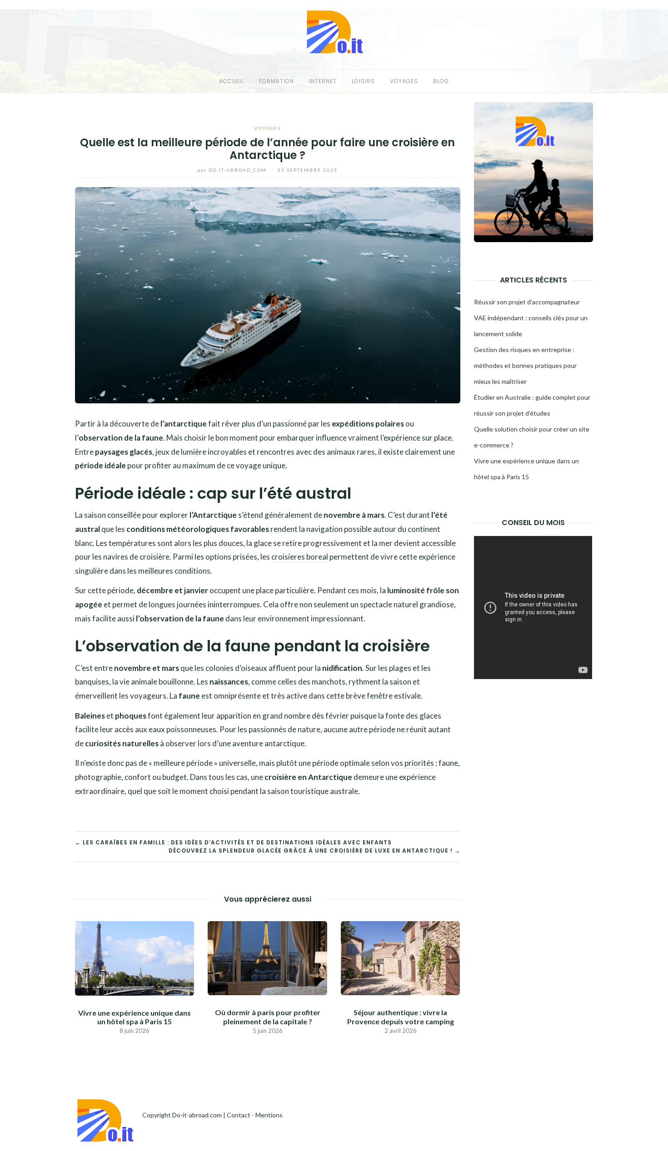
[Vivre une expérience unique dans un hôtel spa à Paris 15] (134, 957)
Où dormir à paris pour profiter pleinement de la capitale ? (267, 1016)
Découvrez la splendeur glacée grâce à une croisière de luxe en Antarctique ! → (314, 850)
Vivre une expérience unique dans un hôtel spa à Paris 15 (134, 1017)
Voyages (404, 81)
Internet (323, 81)
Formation (276, 81)
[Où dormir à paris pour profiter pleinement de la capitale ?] (267, 957)
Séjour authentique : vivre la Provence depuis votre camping (400, 1016)
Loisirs (363, 81)
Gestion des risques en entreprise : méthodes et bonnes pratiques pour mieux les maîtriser (525, 365)
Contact (238, 1115)
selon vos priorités (402, 763)
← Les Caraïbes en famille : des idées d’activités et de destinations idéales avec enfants (233, 842)
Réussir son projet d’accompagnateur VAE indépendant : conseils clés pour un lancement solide (531, 317)
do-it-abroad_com (233, 170)
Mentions (269, 1115)
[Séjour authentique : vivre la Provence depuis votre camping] (400, 957)
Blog (441, 81)
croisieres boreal (299, 556)
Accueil (231, 81)
